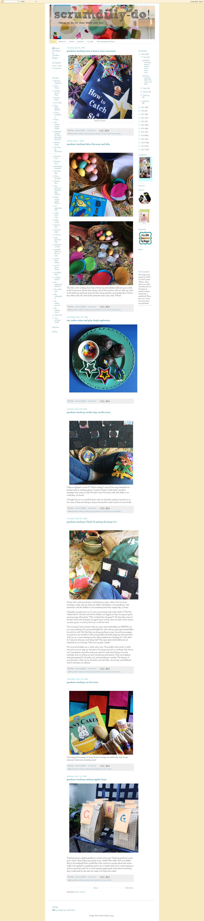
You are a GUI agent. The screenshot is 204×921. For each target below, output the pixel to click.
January (146, 101)
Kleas (56, 119)
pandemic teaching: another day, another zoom (88, 412)
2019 (143, 107)
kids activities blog (58, 240)
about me (62, 41)
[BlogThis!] (102, 131)
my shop (90, 41)
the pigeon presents (57, 303)
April (145, 88)
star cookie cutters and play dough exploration (88, 320)
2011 (142, 135)
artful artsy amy (57, 215)
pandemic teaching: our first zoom (82, 682)
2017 (143, 114)
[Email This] (100, 131)
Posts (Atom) (80, 892)
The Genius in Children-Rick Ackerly (58, 190)
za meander (56, 68)
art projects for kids (58, 208)
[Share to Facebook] (106, 131)
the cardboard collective (58, 284)
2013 (143, 128)
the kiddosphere (58, 296)
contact (71, 41)
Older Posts (129, 888)
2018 (143, 111)
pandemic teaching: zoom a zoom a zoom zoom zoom (91, 51)
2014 (143, 125)
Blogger (111, 916)
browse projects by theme (106, 41)
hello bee (58, 235)
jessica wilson (57, 66)
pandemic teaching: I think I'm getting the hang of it (91, 522)
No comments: (91, 130)
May (145, 57)
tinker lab (58, 315)
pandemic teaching (77, 134)
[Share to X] (104, 131)
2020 (143, 54)
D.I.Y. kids (58, 103)
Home (53, 41)
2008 (143, 146)
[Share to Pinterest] (108, 131)
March (145, 92)
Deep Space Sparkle (57, 108)
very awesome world (58, 320)
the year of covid (106, 134)
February (146, 95)
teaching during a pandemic (92, 134)
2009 (143, 143)
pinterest (80, 41)
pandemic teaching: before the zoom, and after (88, 144)
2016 (143, 118)
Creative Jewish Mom (57, 93)
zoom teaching (116, 134)
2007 (143, 150)
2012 (143, 132)
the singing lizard (57, 310)
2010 (143, 139)
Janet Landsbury (58, 115)
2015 (143, 121)
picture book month (57, 260)
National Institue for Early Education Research (58, 136)
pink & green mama (57, 267)
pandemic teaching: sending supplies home (86, 780)
